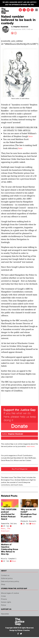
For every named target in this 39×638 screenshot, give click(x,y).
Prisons (4, 599)
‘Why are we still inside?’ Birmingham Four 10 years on (29, 513)
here (30, 136)
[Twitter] (21, 634)
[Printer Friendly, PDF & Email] (2, 403)
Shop (3, 584)
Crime (3, 596)
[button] (32, 10)
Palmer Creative (23, 630)
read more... (31, 446)
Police (3, 605)
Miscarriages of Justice (10, 593)
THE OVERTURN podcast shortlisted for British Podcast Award (8, 514)
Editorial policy (7, 578)
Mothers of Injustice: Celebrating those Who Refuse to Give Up (9, 549)
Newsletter (5, 614)
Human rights (6, 602)
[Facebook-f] (18, 634)
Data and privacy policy (10, 581)
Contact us (5, 575)
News (3, 528)
